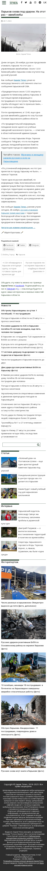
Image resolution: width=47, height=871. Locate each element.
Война (5, 255)
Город (11, 255)
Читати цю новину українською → (18, 227)
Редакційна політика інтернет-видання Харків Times (23, 861)
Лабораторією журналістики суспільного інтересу (23, 837)
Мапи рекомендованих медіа (29, 864)
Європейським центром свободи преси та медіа (23, 840)
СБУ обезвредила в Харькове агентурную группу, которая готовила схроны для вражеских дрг (12, 268)
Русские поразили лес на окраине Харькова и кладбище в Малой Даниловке (35, 267)
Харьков (22, 255)
